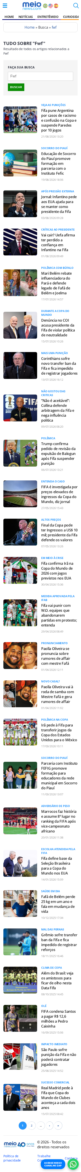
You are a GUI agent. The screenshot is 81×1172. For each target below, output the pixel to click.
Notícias (25, 17)
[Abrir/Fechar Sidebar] (5, 5)
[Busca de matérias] (76, 6)
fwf (54, 27)
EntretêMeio (47, 17)
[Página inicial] (31, 5)
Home (9, 17)
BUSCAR (16, 87)
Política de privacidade (12, 1158)
